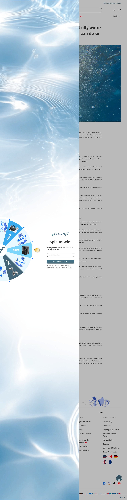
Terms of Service (52, 267)
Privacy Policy (67, 267)
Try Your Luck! (60, 262)
